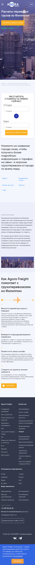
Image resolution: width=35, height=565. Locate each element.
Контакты (4, 452)
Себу (4, 190)
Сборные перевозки (7, 500)
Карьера (4, 449)
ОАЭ (20, 480)
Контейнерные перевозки (23, 496)
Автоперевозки (24, 491)
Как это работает (7, 414)
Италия (21, 477)
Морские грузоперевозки (6, 496)
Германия (4, 477)
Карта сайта (5, 455)
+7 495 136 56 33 (7, 508)
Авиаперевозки (6, 491)
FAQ (2, 428)
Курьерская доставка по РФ (12, 520)
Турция (21, 474)
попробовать (10, 385)
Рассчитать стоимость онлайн (13, 22)
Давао (4, 178)
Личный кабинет (24, 409)
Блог (2, 446)
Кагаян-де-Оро (8, 185)
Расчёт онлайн (23, 412)
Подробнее (18, 556)
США (20, 483)
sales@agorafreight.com (9, 515)
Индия (3, 480)
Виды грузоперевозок (26, 442)
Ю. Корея (4, 483)
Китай (3, 474)
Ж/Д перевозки (24, 500)
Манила (21, 185)
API (2, 437)
